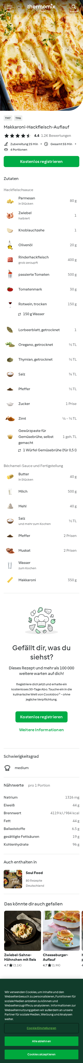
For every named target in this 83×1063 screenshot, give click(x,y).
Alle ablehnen (41, 1041)
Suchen (74, 11)
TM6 (18, 118)
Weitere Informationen (41, 729)
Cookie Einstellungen (41, 1028)
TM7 (8, 118)
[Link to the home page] (41, 8)
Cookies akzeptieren (41, 1054)
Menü (9, 11)
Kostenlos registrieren (41, 161)
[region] (41, 1021)
